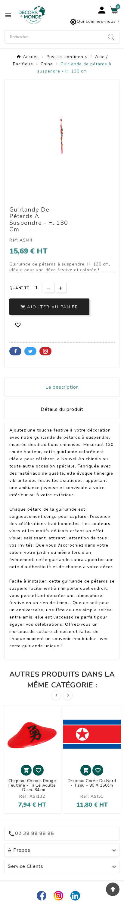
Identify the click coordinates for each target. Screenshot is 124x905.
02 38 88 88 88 (34, 833)
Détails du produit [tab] (62, 409)
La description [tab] (62, 387)
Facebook (15, 351)
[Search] (111, 37)
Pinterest (45, 351)
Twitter (30, 351)
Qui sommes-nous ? (94, 21)
